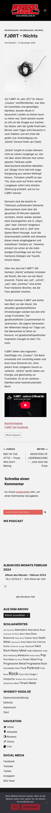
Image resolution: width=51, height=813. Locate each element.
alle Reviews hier (25, 596)
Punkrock (33, 668)
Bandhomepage (14, 423)
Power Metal (30, 659)
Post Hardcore (13, 435)
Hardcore (29, 646)
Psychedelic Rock (11, 668)
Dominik (12, 43)
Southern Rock (21, 679)
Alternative (20, 629)
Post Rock (18, 660)
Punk (23, 668)
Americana (7, 634)
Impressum (9, 707)
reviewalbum (11, 30)
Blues (34, 633)
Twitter (7, 771)
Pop (43, 655)
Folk (34, 642)
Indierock (37, 650)
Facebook (9, 761)
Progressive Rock (36, 663)
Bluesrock (8, 637)
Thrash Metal (27, 683)
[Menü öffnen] (45, 10)
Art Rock (15, 634)
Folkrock (41, 642)
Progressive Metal (14, 663)
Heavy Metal (18, 650)
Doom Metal (26, 642)
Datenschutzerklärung (15, 697)
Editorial (8, 702)
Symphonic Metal (11, 683)
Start (6, 712)
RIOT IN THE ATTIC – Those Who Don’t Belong (11, 457)
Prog (39, 659)
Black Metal (25, 634)
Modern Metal (34, 656)
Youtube (8, 766)
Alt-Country (8, 630)
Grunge (22, 646)
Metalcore (23, 655)
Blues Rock (19, 638)
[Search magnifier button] (45, 512)
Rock (13, 673)
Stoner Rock (32, 679)
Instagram (9, 776)
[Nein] (47, 802)
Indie (29, 650)
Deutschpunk (15, 642)
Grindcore (14, 646)
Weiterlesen (31, 806)
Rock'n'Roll (24, 674)
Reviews (39, 30)
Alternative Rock (36, 629)
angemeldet (23, 491)
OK (15, 806)
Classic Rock (31, 638)
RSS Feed (8, 780)
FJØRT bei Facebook (16, 427)
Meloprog (12, 655)
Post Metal (8, 659)
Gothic (6, 646)
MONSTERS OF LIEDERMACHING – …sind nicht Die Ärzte (38, 457)
